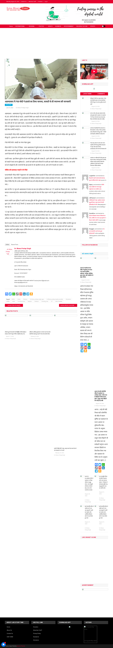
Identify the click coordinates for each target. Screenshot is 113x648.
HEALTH (50, 26)
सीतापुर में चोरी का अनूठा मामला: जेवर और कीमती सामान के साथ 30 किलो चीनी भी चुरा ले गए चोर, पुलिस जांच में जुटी (98, 101)
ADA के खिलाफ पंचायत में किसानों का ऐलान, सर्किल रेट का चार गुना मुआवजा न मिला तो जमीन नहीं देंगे (97, 218)
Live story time (21, 301)
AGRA (13, 299)
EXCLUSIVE (8, 104)
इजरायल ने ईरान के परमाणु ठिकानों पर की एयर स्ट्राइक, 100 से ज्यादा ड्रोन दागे (15, 305)
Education (68, 299)
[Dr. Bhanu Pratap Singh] (9, 251)
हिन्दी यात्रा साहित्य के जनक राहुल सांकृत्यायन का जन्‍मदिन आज (96, 187)
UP (51, 301)
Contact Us (23, 1)
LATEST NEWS (87, 93)
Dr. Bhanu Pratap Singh (22, 107)
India (13, 301)
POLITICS (41, 26)
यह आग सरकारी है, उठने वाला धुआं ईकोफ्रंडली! (96, 231)
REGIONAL (32, 26)
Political (36, 301)
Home (11, 26)
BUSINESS (58, 26)
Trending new (44, 301)
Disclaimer (36, 637)
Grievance (36, 640)
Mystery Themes (21, 646)
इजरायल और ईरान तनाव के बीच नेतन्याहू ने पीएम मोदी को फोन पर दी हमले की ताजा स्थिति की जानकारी (68, 305)
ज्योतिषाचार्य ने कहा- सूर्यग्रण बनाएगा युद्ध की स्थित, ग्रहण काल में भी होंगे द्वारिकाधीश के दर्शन (97, 202)
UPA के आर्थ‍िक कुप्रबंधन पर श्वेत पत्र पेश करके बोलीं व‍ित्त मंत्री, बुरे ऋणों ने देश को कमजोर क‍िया (39, 333)
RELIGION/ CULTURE (81, 26)
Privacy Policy (37, 633)
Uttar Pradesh (58, 301)
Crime (18, 299)
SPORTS (92, 26)
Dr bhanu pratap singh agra (37, 299)
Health (8, 301)
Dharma (25, 299)
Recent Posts (14, 244)
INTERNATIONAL (20, 26)
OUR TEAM (10, 637)
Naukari (30, 301)
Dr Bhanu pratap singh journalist (55, 299)
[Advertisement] (56, 45)
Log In (46, 1)
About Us (9, 630)
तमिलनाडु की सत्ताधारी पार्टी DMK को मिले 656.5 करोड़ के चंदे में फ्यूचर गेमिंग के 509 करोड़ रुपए (15, 333)
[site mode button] (103, 26)
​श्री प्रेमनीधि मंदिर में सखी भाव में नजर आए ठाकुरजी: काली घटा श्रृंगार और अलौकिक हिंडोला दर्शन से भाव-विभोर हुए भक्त (89, 512)
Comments (101, 93)
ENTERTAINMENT (69, 26)
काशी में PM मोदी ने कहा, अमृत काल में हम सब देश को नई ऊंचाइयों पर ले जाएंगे (65, 449)
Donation (40, 1)
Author (7, 244)
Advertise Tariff (32, 1)
